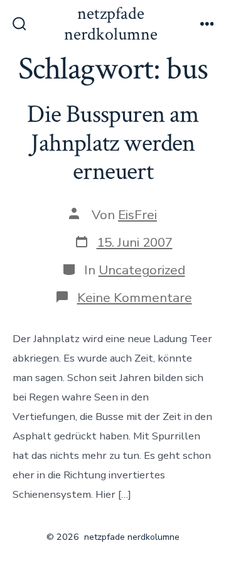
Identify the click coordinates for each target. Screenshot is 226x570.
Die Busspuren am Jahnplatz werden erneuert (112, 143)
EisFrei (137, 214)
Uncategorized (142, 270)
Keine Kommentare (134, 297)
